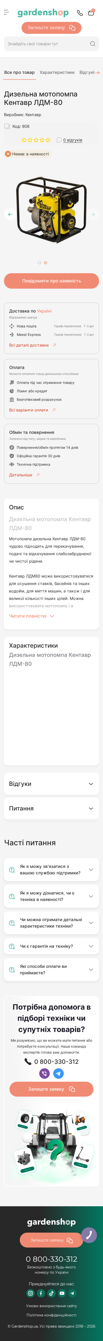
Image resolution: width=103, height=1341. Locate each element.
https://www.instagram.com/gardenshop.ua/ (30, 1293)
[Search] (92, 43)
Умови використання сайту (51, 1306)
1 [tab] (39, 263)
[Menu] (6, 12)
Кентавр (33, 114)
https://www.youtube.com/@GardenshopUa (62, 1293)
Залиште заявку (47, 27)
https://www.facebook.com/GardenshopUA (41, 1293)
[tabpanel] (51, 210)
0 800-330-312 (51, 1259)
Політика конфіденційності (51, 1315)
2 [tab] (45, 263)
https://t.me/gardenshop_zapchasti (72, 1293)
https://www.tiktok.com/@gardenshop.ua (51, 1293)
